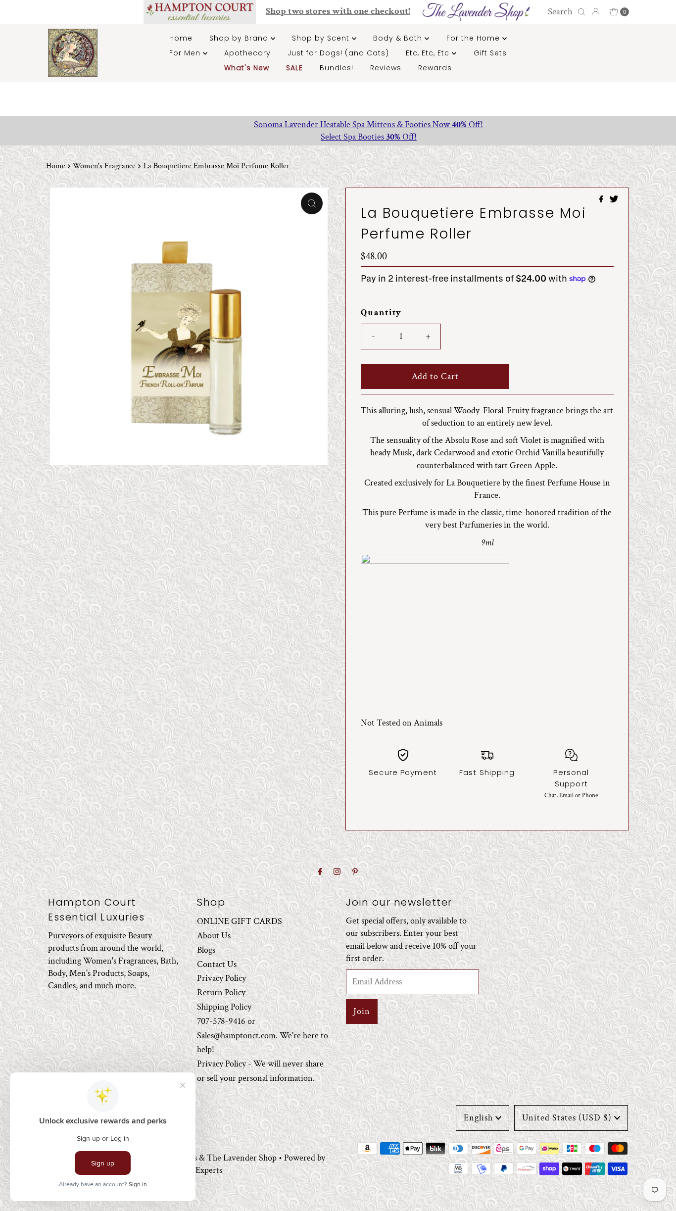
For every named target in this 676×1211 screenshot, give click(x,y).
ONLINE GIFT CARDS (239, 921)
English (478, 1117)
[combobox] (564, 12)
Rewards (435, 68)
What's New (246, 68)
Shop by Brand (240, 38)
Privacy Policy (221, 978)
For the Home (474, 38)
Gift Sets (490, 53)
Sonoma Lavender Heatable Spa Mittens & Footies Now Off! (338, 124)
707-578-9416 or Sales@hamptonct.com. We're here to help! (262, 1035)
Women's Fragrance (104, 166)
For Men (186, 53)
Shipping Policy (224, 1006)
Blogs (206, 949)
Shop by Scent (322, 38)
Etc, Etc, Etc (429, 53)
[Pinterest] (355, 872)
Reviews (385, 68)
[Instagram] (337, 872)
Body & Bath (399, 38)
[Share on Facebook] (602, 200)
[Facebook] (320, 872)
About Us (214, 935)
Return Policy (221, 992)
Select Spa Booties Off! (338, 137)
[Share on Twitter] (614, 200)
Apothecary (247, 53)
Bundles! (336, 68)
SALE (294, 68)
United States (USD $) (567, 1117)
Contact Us (217, 963)
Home (181, 38)
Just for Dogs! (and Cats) (338, 53)
